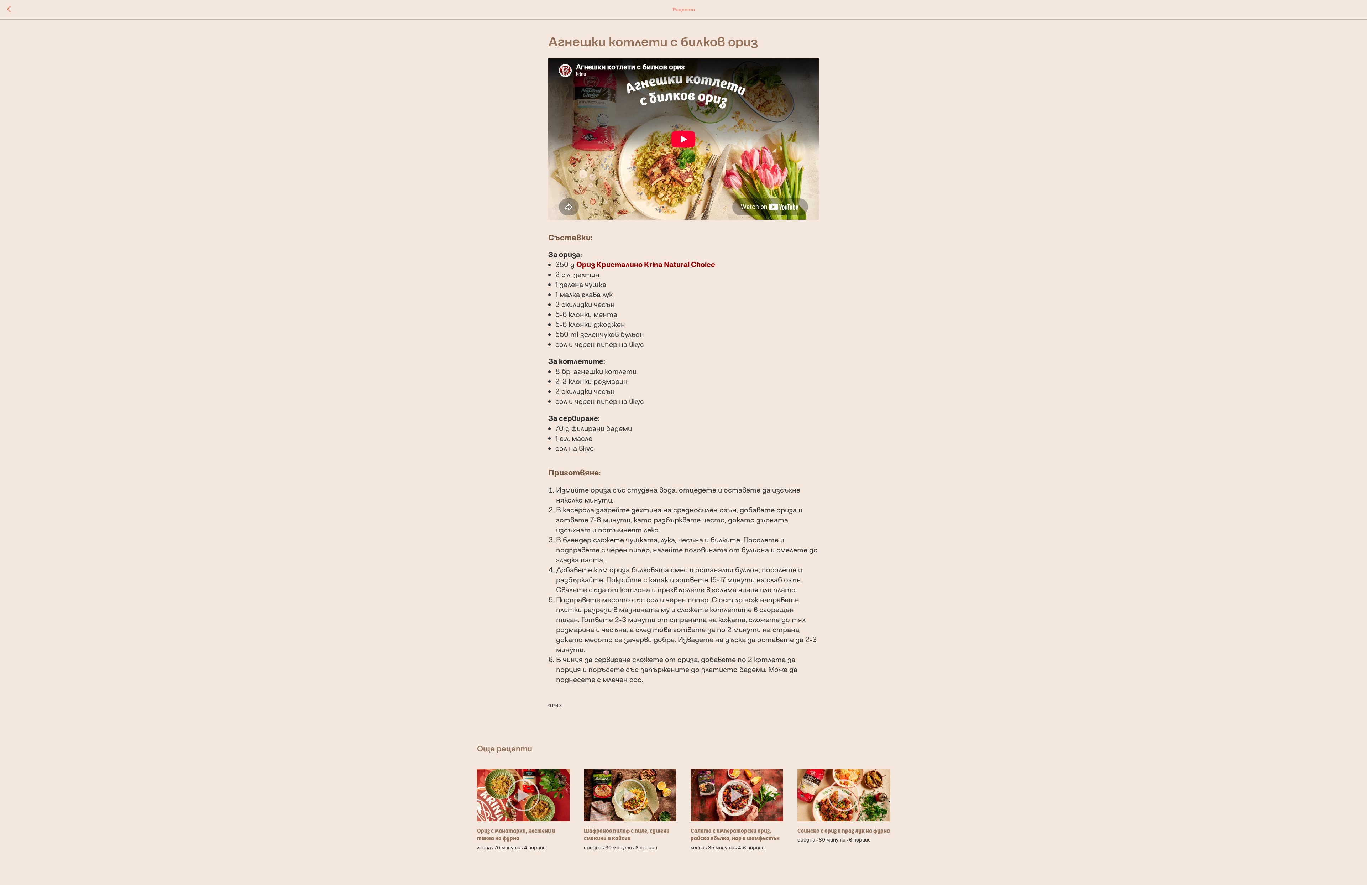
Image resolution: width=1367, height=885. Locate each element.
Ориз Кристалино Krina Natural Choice (645, 264)
